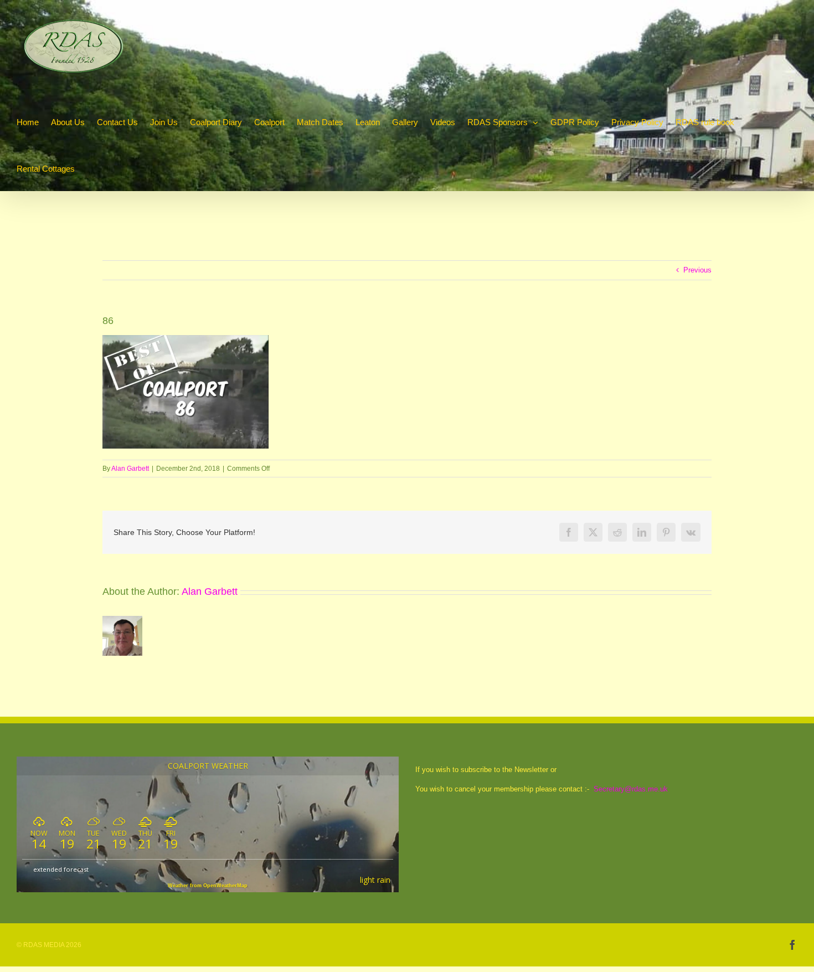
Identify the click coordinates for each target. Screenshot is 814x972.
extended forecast (61, 869)
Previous (697, 270)
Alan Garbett (130, 468)
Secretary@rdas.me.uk (631, 789)
